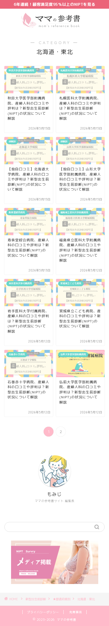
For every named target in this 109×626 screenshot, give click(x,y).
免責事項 (75, 612)
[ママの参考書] (54, 27)
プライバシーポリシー (43, 612)
